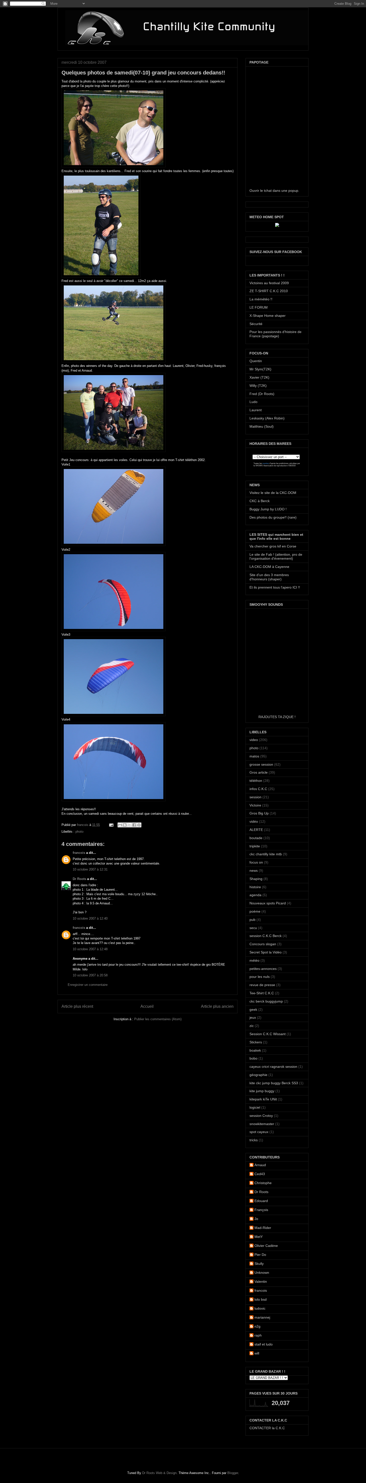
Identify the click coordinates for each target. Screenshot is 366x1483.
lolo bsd (260, 1299)
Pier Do (260, 1255)
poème (254, 911)
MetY (258, 1237)
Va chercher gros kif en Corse (272, 546)
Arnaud (260, 1165)
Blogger (232, 1473)
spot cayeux (258, 1132)
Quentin (255, 361)
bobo (253, 1058)
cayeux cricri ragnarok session (273, 1067)
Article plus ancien (217, 1006)
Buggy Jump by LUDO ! (268, 509)
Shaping (255, 879)
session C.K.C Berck (265, 936)
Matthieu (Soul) (261, 426)
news (253, 871)
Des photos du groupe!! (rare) (273, 517)
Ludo (253, 402)
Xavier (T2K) (259, 377)
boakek (255, 1050)
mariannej (262, 1317)
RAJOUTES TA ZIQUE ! (277, 717)
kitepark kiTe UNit (263, 1099)
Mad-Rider (262, 1228)
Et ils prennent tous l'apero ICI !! (274, 587)
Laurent (255, 410)
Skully (259, 1264)
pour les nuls (259, 977)
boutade (255, 838)
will (256, 1353)
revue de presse (262, 985)
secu (253, 928)
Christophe (263, 1183)
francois (83, 825)
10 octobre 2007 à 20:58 (90, 975)
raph (258, 1335)
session (255, 797)
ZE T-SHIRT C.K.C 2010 (268, 291)
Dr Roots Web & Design (159, 1473)
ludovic (259, 1308)
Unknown (261, 1273)
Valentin (260, 1281)
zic (251, 1026)
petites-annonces (263, 969)
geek (253, 1009)
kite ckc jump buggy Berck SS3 (273, 1083)
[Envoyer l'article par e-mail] (111, 825)
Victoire (255, 805)
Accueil (147, 1006)
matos (254, 756)
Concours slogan (262, 944)
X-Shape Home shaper (267, 316)
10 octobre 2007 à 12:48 (90, 949)
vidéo (253, 821)
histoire (255, 887)
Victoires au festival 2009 (269, 283)
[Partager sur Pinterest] (138, 824)
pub (252, 920)
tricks (253, 1140)
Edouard (261, 1201)
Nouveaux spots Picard (267, 903)
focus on (256, 862)
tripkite (254, 846)
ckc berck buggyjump (266, 1001)
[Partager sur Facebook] (134, 824)
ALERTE (256, 830)
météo (254, 960)
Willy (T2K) (258, 386)
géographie (258, 1075)
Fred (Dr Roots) (261, 394)
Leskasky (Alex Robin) (267, 418)
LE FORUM (258, 307)
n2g (257, 1326)
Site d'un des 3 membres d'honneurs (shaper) (269, 577)
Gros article (258, 772)
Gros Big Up (259, 813)
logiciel (254, 1107)
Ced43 (259, 1174)
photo (79, 831)
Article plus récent (77, 1006)
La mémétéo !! (260, 299)
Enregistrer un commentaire (88, 985)
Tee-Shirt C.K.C (261, 993)
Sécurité (255, 324)
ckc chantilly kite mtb (265, 854)
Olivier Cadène (266, 1246)
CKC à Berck (259, 501)
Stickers (255, 1042)
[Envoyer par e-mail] (120, 824)
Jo (256, 1219)
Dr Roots (79, 879)
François (261, 1210)
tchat (268, 191)
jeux (252, 1017)
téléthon (255, 781)
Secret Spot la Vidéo (265, 952)
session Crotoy (261, 1116)
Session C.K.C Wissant (267, 1034)
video (253, 740)
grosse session (261, 764)
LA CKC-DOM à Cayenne (269, 567)
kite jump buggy (261, 1091)
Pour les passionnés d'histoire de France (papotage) (275, 334)
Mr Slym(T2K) (260, 369)
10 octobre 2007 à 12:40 (90, 918)
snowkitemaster (261, 1124)
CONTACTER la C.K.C (267, 1428)
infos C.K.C (258, 789)
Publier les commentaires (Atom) (158, 1019)
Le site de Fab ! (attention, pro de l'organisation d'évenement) (275, 556)
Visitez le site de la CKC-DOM (272, 493)
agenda (255, 895)
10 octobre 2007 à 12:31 (90, 869)
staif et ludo (263, 1344)
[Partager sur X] (129, 824)
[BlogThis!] (124, 824)
